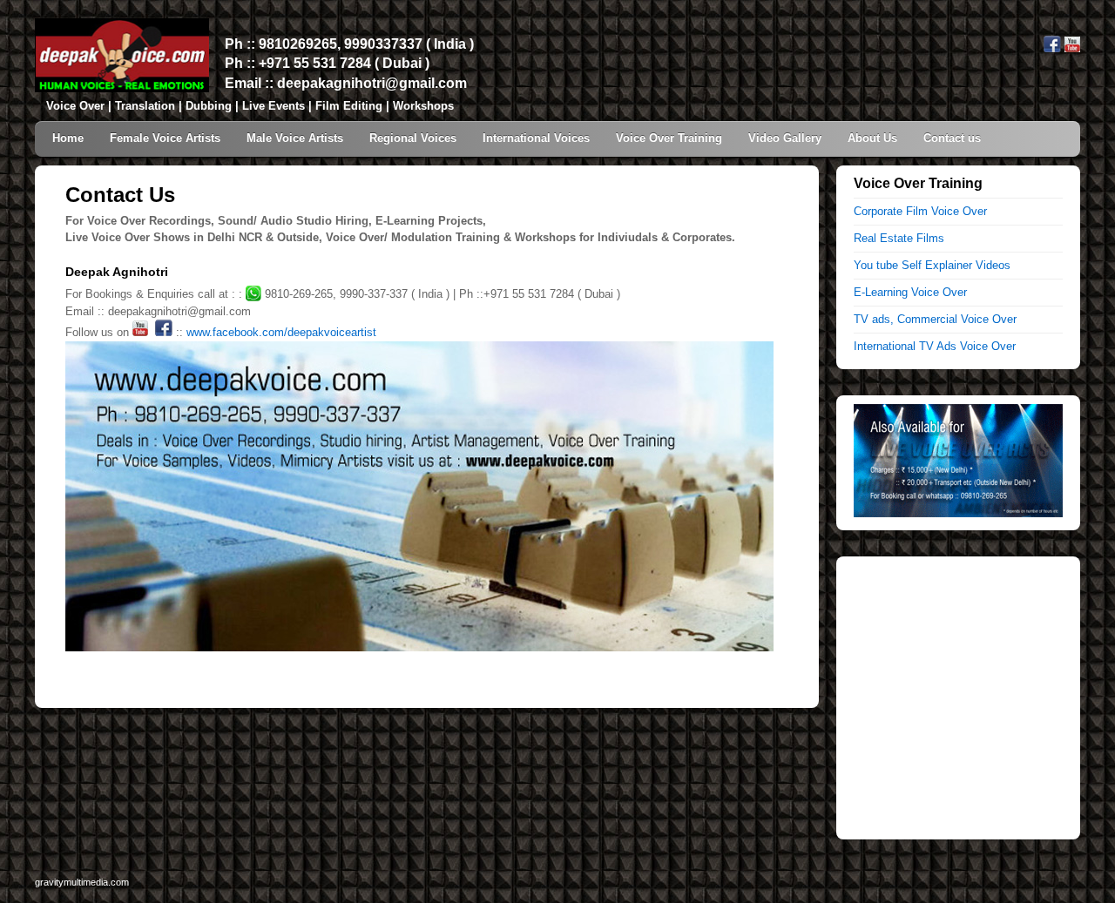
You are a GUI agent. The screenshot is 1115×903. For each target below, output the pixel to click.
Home (68, 138)
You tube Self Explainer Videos (932, 265)
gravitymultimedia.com (82, 882)
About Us (872, 138)
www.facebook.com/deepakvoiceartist (281, 332)
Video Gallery (784, 138)
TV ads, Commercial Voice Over (935, 319)
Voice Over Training (669, 138)
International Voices (536, 138)
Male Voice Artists (295, 138)
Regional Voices (412, 138)
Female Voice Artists (165, 138)
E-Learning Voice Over (910, 292)
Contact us (952, 138)
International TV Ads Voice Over (935, 346)
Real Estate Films (899, 238)
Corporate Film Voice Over (920, 211)
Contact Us (120, 194)
